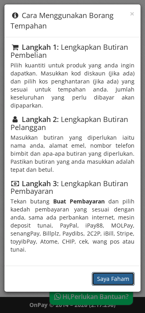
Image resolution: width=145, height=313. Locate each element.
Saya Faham (113, 279)
